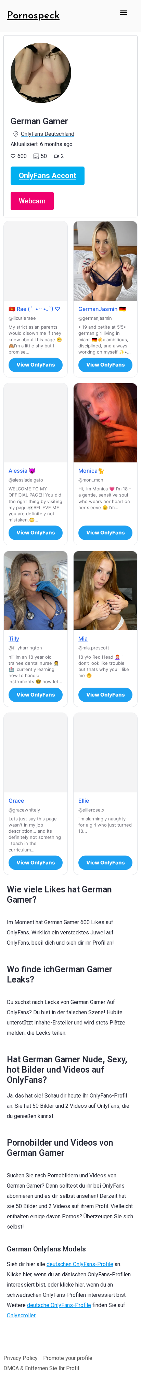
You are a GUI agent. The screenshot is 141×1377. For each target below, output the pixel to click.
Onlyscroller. (21, 1315)
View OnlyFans (35, 364)
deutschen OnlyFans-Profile (80, 1264)
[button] (123, 12)
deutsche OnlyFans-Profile (59, 1305)
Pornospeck (33, 16)
